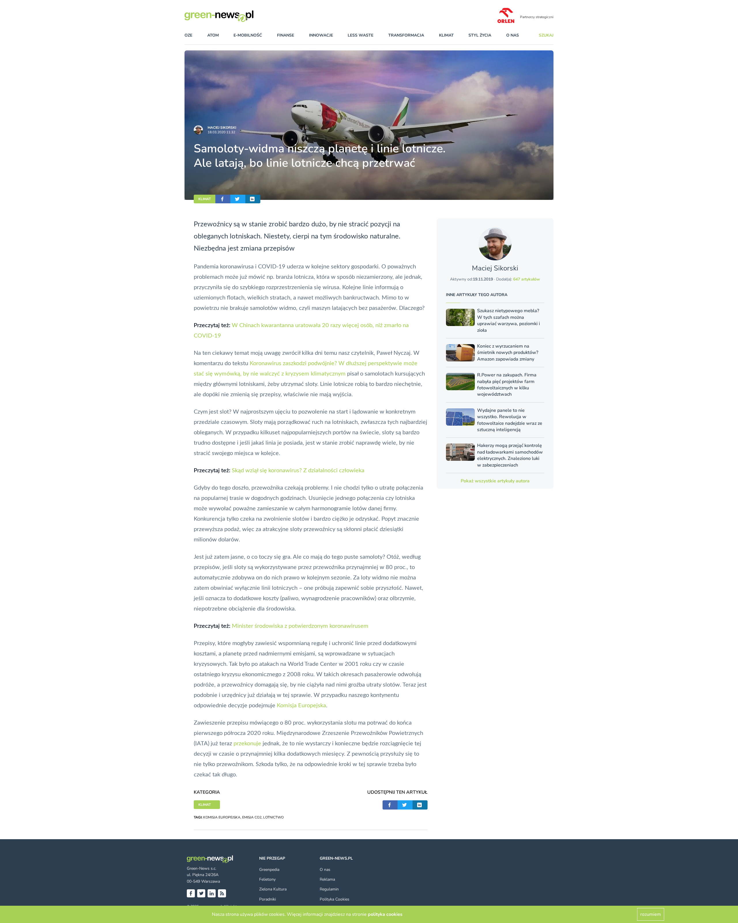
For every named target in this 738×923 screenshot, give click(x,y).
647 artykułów (526, 279)
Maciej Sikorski (222, 127)
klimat (446, 35)
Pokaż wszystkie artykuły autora (495, 481)
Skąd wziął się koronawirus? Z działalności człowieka (298, 470)
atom (213, 35)
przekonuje (247, 743)
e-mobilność (248, 35)
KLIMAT (204, 199)
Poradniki (267, 899)
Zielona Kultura (273, 889)
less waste (360, 35)
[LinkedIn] (212, 893)
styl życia (479, 35)
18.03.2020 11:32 (221, 132)
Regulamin (329, 889)
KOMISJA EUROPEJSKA (221, 817)
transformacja (406, 35)
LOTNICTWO (273, 817)
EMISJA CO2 (251, 817)
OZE (188, 35)
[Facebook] (191, 893)
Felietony (267, 879)
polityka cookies (385, 914)
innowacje (321, 35)
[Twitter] (201, 893)
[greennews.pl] (230, 16)
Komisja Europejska (301, 705)
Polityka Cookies (334, 899)
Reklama (327, 879)
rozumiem (650, 914)
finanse (285, 35)
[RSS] (222, 893)
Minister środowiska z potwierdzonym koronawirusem (300, 626)
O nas (512, 35)
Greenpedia (269, 869)
